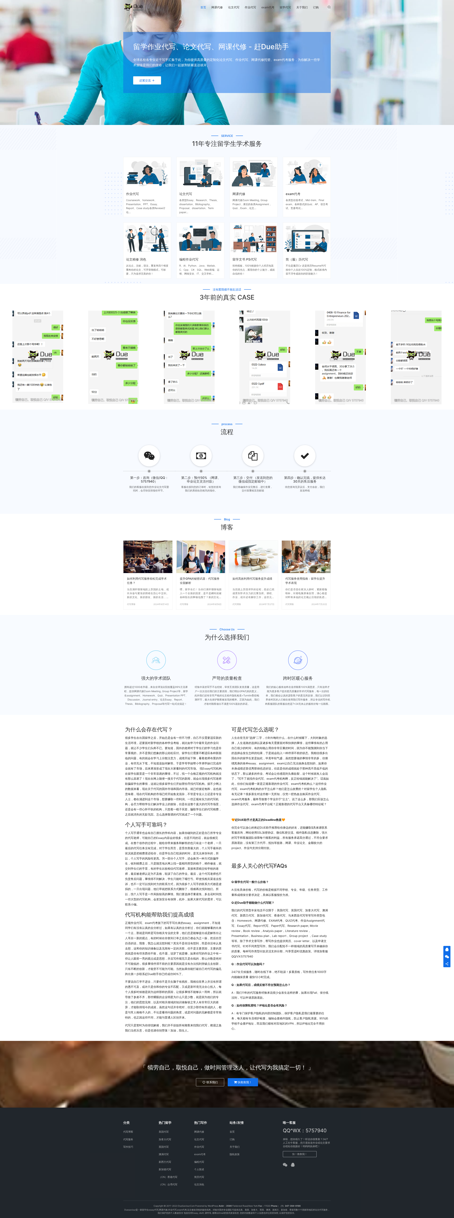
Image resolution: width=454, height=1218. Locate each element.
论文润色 (199, 1184)
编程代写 (199, 1161)
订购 (316, 7)
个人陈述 (199, 1169)
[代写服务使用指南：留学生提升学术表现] (306, 557)
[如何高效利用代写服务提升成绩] (253, 557)
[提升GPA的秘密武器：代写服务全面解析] (200, 557)
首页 (203, 7)
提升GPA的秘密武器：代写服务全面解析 (200, 580)
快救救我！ (245, 1082)
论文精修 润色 (136, 259)
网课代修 (217, 7)
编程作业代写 (188, 259)
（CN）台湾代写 (168, 1184)
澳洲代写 (164, 1154)
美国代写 (164, 1131)
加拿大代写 (165, 1139)
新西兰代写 (165, 1161)
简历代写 (199, 1176)
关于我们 (302, 7)
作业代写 (250, 7)
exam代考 (267, 7)
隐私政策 (235, 1154)
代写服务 (128, 1139)
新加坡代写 (165, 1169)
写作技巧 (128, 1146)
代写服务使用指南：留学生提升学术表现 (305, 580)
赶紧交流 (145, 80)
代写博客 (131, 604)
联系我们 (212, 1082)
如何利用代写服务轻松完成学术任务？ (147, 580)
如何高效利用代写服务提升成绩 (252, 578)
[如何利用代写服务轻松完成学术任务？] (147, 557)
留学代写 (285, 7)
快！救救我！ (299, 1154)
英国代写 (164, 1146)
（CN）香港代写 (168, 1176)
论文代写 (233, 7)
